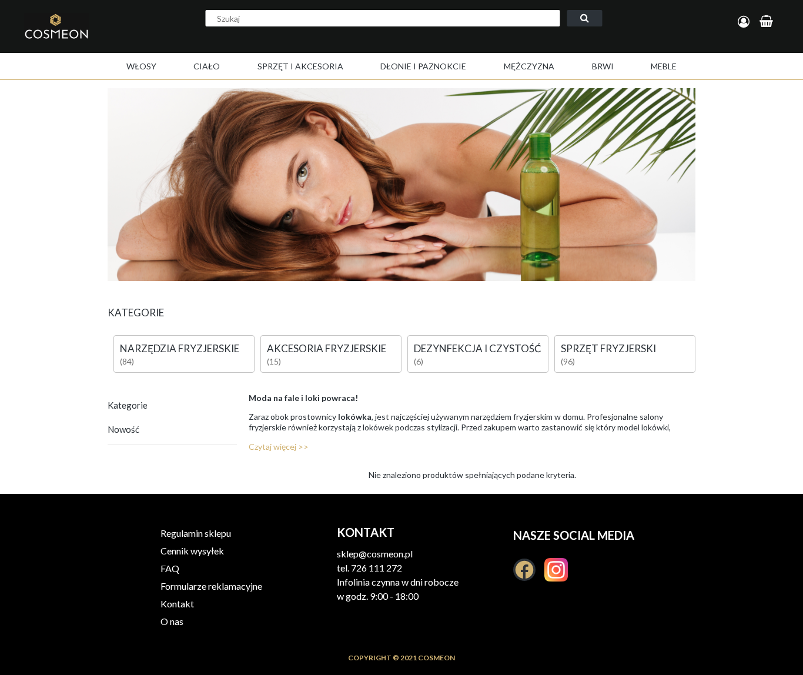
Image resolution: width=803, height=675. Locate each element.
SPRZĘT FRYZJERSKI (608, 348)
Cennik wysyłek (192, 550)
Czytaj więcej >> (279, 447)
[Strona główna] (81, 39)
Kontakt (177, 603)
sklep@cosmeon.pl (375, 553)
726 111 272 (376, 567)
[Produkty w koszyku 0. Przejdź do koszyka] (768, 22)
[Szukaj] (585, 18)
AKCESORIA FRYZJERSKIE (326, 348)
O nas (171, 621)
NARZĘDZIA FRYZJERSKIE (179, 348)
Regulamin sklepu (195, 533)
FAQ (169, 568)
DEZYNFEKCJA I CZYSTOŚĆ (477, 348)
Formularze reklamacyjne (211, 586)
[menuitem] (141, 66)
